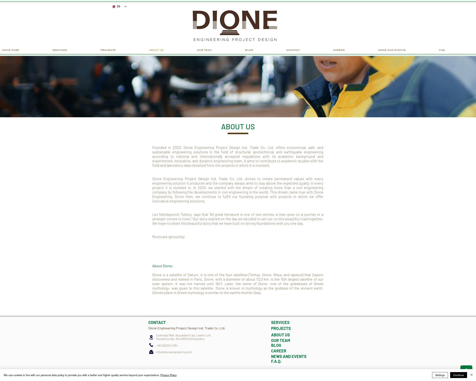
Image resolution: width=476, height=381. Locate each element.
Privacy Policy (168, 375)
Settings (440, 375)
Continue (458, 375)
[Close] (471, 375)
